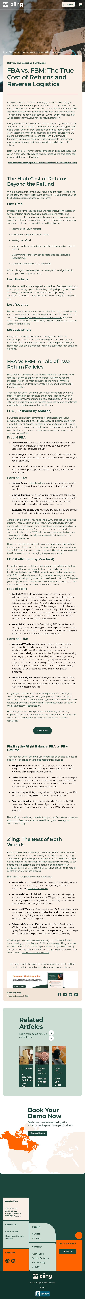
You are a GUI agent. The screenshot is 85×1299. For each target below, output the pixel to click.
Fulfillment (39, 63)
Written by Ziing (14, 993)
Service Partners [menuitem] (40, 1258)
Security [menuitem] (36, 1267)
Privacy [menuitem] (42, 1287)
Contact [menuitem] (36, 1238)
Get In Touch (11, 1232)
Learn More (42, 731)
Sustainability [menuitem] (38, 1262)
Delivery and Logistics (19, 63)
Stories (5, 52)
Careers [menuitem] (36, 1234)
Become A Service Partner (14, 1237)
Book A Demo (37, 1133)
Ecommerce (27, 1068)
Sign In (69, 1251)
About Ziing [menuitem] (38, 1254)
